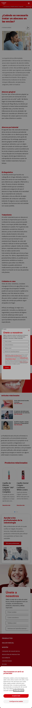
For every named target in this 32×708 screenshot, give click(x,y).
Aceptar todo (16, 696)
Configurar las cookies (16, 701)
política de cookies (18, 690)
